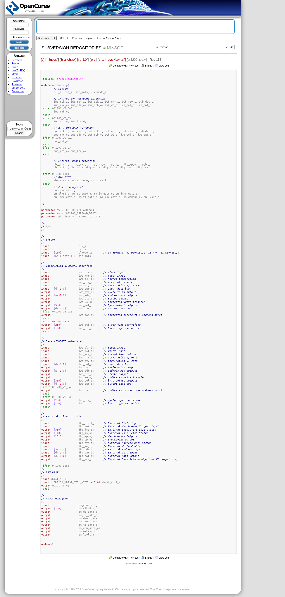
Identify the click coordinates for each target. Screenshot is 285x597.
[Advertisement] (19, 108)
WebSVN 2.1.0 (145, 563)
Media (15, 74)
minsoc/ (52, 59)
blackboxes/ (116, 59)
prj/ (93, 59)
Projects (17, 60)
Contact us (18, 91)
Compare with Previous (126, 65)
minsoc (115, 47)
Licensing (17, 77)
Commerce (17, 81)
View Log (164, 65)
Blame (148, 65)
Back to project (46, 38)
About (15, 67)
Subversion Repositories (71, 47)
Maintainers (18, 88)
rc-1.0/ (82, 59)
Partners (17, 84)
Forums (16, 63)
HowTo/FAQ (18, 70)
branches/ (68, 59)
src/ (101, 59)
